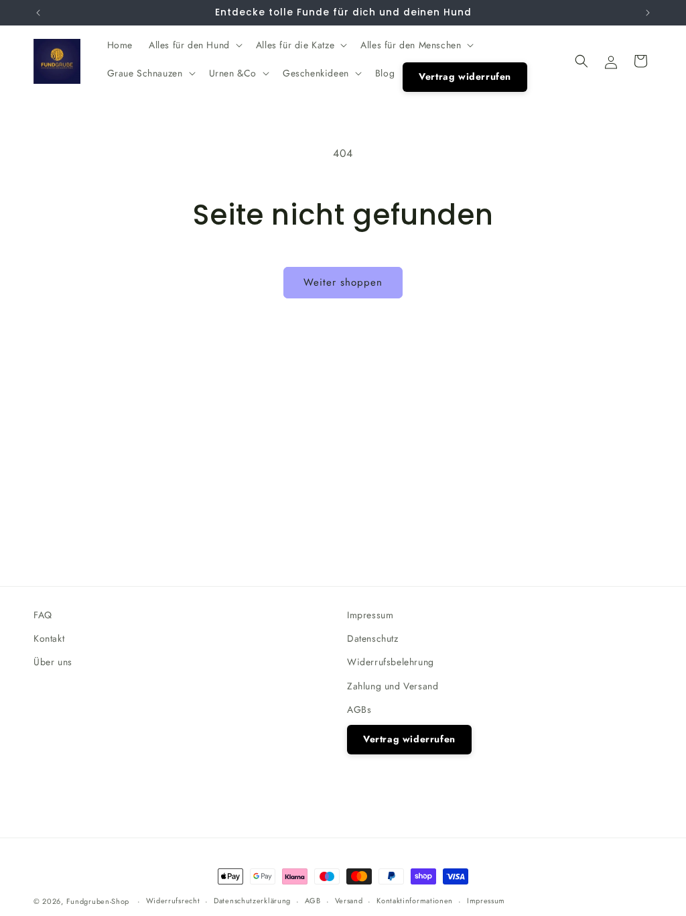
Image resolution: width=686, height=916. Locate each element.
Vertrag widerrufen (409, 739)
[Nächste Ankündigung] (648, 12)
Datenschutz (373, 638)
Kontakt (48, 638)
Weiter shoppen (343, 282)
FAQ (42, 615)
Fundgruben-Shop (99, 901)
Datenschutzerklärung (252, 900)
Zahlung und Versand (392, 686)
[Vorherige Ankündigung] (38, 12)
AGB (313, 900)
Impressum (370, 615)
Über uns (52, 662)
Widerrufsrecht (173, 900)
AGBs (359, 709)
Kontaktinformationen (414, 900)
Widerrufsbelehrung (390, 662)
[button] (194, 45)
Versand (349, 900)
